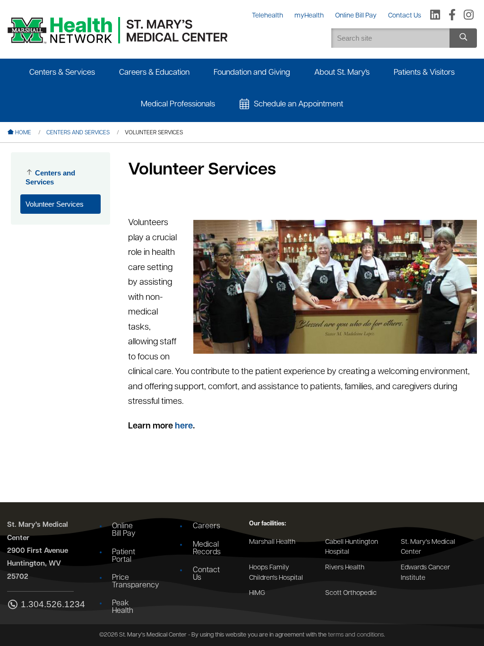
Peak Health (122, 607)
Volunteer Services (55, 204)
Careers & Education (154, 73)
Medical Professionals (178, 104)
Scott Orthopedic (351, 593)
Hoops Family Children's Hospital (276, 573)
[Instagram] (468, 15)
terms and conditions (356, 635)
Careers (206, 526)
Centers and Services (78, 133)
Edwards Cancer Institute (425, 573)
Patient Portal (123, 556)
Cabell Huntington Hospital (351, 547)
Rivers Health (344, 567)
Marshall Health (272, 542)
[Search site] (463, 38)
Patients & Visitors (424, 73)
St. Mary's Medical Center (428, 547)
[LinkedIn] (435, 15)
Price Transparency (129, 581)
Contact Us (206, 574)
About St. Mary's (342, 73)
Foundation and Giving (252, 73)
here (183, 426)
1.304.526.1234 (47, 604)
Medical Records (207, 548)
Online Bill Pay (123, 530)
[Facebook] (452, 15)
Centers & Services (62, 73)
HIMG (257, 593)
